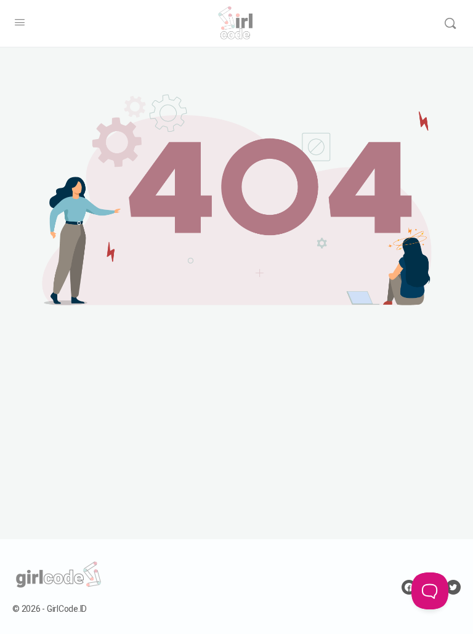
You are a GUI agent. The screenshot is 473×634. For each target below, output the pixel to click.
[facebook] (409, 587)
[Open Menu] (19, 22)
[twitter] (453, 587)
